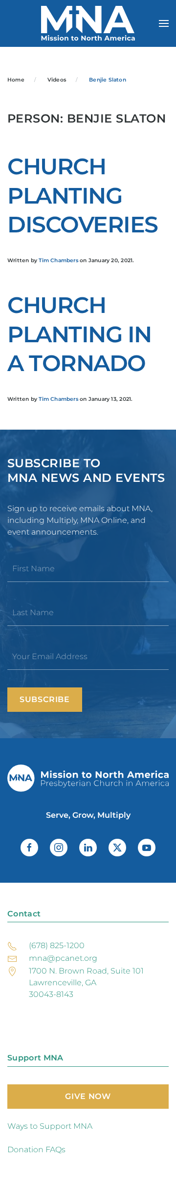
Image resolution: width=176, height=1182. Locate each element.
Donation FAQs (36, 1149)
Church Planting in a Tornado (79, 334)
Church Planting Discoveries (82, 195)
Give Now (87, 1096)
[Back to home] (88, 23)
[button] (164, 23)
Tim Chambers (58, 260)
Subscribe (45, 699)
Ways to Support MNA (49, 1126)
